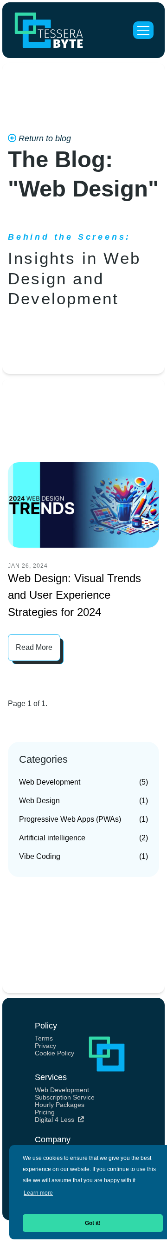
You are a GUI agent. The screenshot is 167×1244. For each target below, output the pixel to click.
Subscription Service (65, 1097)
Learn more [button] (38, 1193)
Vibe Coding (83, 856)
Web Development (83, 782)
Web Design (83, 801)
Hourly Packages (59, 1104)
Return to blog (43, 138)
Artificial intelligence (83, 838)
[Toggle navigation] (143, 30)
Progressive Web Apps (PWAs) (83, 819)
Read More (34, 647)
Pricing (45, 1112)
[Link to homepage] (48, 30)
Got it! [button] (93, 1223)
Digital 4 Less (55, 1119)
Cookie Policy (54, 1053)
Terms (44, 1038)
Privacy (45, 1045)
